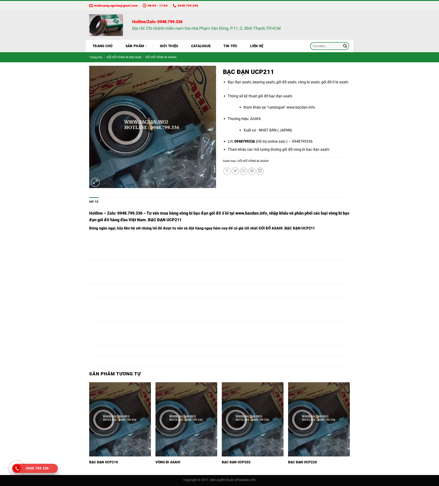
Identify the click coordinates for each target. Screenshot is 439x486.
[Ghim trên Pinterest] (252, 171)
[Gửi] (345, 46)
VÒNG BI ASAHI (167, 462)
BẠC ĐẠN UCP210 (103, 462)
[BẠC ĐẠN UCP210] (120, 419)
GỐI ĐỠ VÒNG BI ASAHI (161, 57)
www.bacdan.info (300, 107)
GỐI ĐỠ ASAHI (271, 228)
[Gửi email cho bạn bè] (243, 171)
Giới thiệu (169, 46)
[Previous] (89, 428)
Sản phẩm (135, 46)
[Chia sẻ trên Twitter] (235, 171)
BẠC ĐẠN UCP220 (302, 462)
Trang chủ (103, 46)
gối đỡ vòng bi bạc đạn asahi (305, 149)
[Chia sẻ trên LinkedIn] (260, 171)
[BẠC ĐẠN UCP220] (319, 419)
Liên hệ (256, 46)
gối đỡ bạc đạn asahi (275, 96)
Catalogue (201, 46)
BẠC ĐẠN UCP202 (236, 462)
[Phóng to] (95, 182)
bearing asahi (264, 82)
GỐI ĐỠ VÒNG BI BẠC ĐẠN (124, 57)
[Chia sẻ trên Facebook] (227, 171)
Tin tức (230, 46)
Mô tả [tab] (94, 201)
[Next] (349, 428)
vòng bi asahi (309, 82)
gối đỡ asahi (286, 82)
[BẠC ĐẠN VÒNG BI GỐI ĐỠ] (107, 25)
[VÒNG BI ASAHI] (186, 419)
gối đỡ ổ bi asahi (334, 82)
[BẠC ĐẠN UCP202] (253, 419)
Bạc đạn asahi (239, 82)
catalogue (276, 107)
